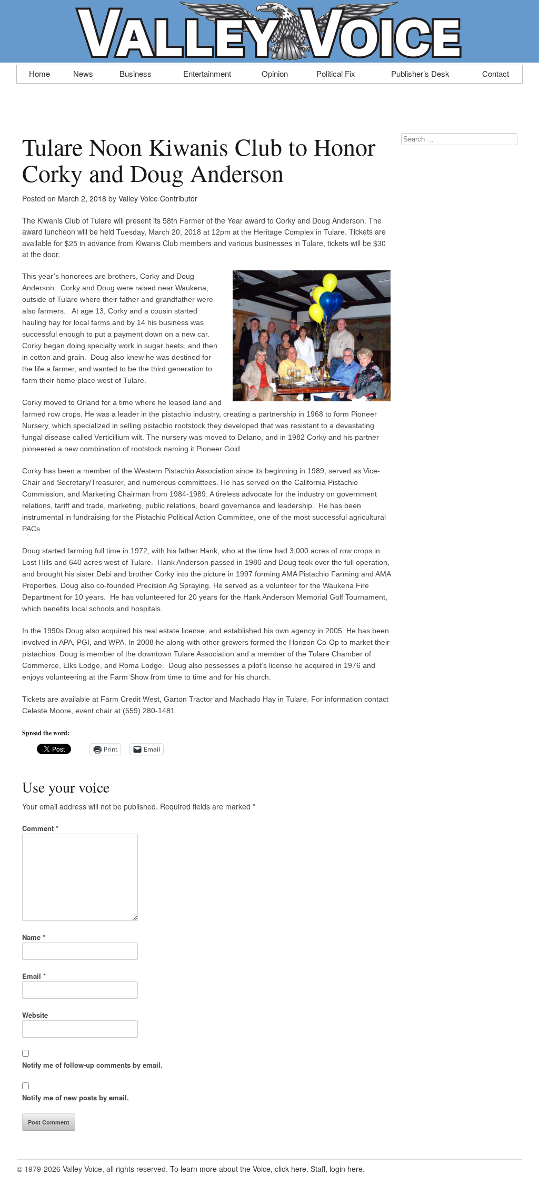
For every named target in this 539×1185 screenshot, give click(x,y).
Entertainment (207, 72)
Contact (495, 72)
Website (35, 1015)
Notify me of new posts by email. (75, 1097)
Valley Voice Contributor (157, 198)
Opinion (275, 72)
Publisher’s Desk (420, 72)
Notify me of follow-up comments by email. (92, 1065)
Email (34, 976)
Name (33, 937)
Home (39, 72)
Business (135, 72)
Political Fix (335, 72)
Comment (40, 828)
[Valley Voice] (269, 57)
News (83, 72)
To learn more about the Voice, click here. (239, 1168)
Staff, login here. (338, 1168)
